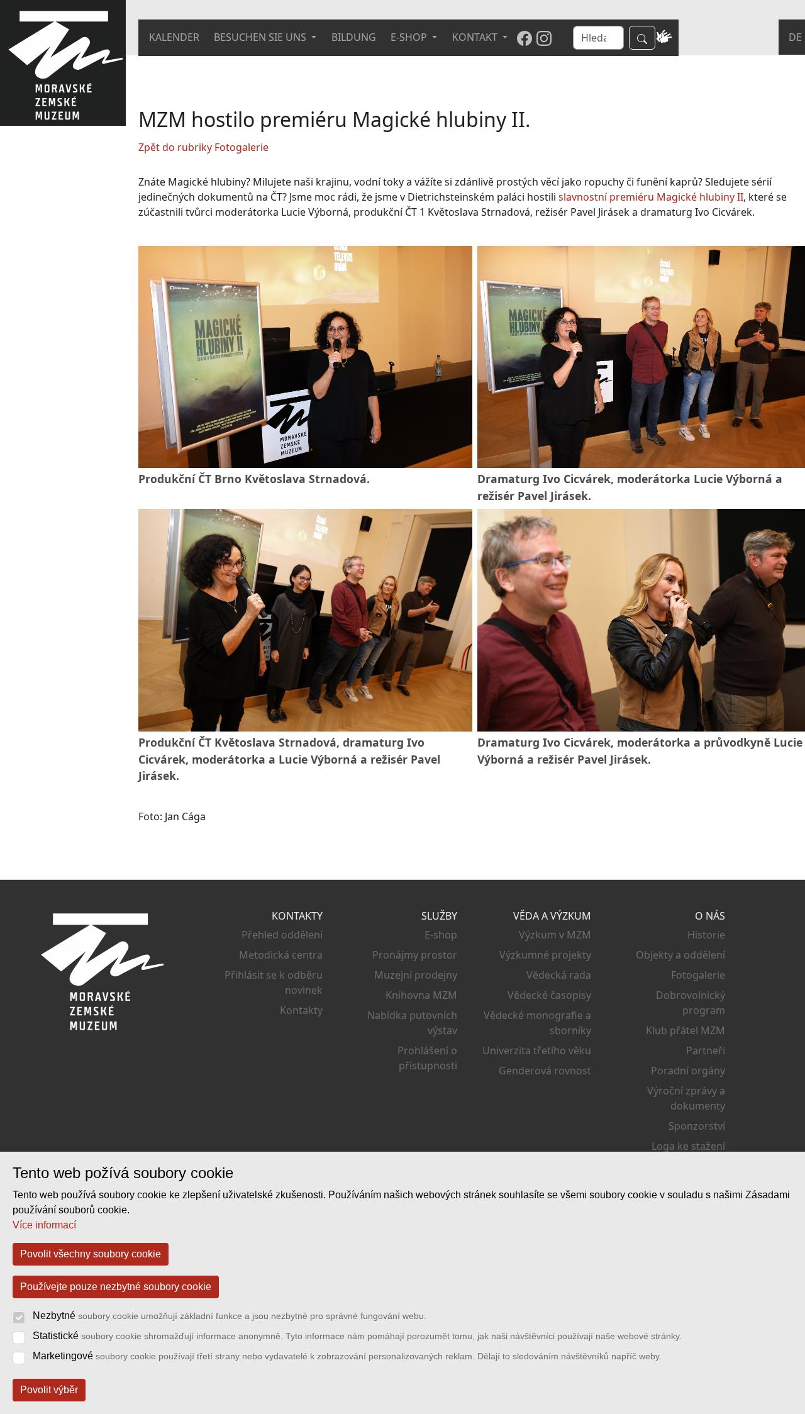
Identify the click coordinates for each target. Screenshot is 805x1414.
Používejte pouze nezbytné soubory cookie (115, 1286)
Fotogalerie (698, 975)
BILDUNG (353, 37)
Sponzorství (697, 1126)
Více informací (44, 1225)
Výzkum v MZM (555, 935)
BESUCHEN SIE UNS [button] (261, 37)
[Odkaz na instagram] (544, 38)
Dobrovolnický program (690, 1002)
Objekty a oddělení (680, 955)
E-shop (441, 935)
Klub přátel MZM (685, 1030)
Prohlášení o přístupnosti (427, 1058)
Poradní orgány (688, 1070)
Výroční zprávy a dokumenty (686, 1098)
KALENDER (174, 37)
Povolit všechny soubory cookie (90, 1254)
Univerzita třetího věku (536, 1050)
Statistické (357, 1335)
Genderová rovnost (545, 1070)
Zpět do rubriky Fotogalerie (203, 147)
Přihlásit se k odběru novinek (274, 982)
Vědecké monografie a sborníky (537, 1022)
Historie (706, 935)
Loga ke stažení (688, 1146)
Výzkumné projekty (545, 955)
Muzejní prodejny (415, 975)
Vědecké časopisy (549, 995)
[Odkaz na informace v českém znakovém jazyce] (664, 37)
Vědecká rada (558, 975)
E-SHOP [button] (410, 37)
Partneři (705, 1050)
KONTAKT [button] (476, 37)
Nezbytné (229, 1315)
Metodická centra (281, 955)
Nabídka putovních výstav (412, 1022)
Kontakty (301, 1010)
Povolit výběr (49, 1389)
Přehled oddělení (282, 935)
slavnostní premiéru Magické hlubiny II (650, 197)
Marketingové (347, 1355)
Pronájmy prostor (414, 955)
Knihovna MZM (421, 995)
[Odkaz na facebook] (524, 38)
